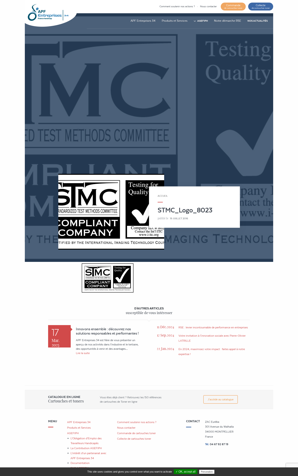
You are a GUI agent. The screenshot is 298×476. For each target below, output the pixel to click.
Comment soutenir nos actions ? (177, 6)
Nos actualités (257, 20)
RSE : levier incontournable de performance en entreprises (213, 327)
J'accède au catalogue (221, 399)
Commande (233, 6)
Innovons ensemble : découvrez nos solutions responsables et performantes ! (107, 331)
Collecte (261, 6)
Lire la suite (83, 353)
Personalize (207, 471)
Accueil (163, 196)
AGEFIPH (202, 20)
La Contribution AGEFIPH (86, 448)
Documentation (80, 463)
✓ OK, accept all (186, 471)
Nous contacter (208, 6)
